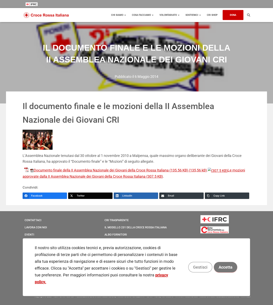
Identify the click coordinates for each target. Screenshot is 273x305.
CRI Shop (212, 15)
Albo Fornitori (116, 234)
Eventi (29, 234)
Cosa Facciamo (141, 15)
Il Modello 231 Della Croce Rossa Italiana (136, 227)
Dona (233, 15)
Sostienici (192, 15)
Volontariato (168, 15)
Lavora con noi (36, 227)
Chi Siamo (117, 15)
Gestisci (200, 267)
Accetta (226, 267)
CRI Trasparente (117, 220)
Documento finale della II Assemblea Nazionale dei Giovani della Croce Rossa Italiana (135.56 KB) (111, 170)
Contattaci (33, 220)
